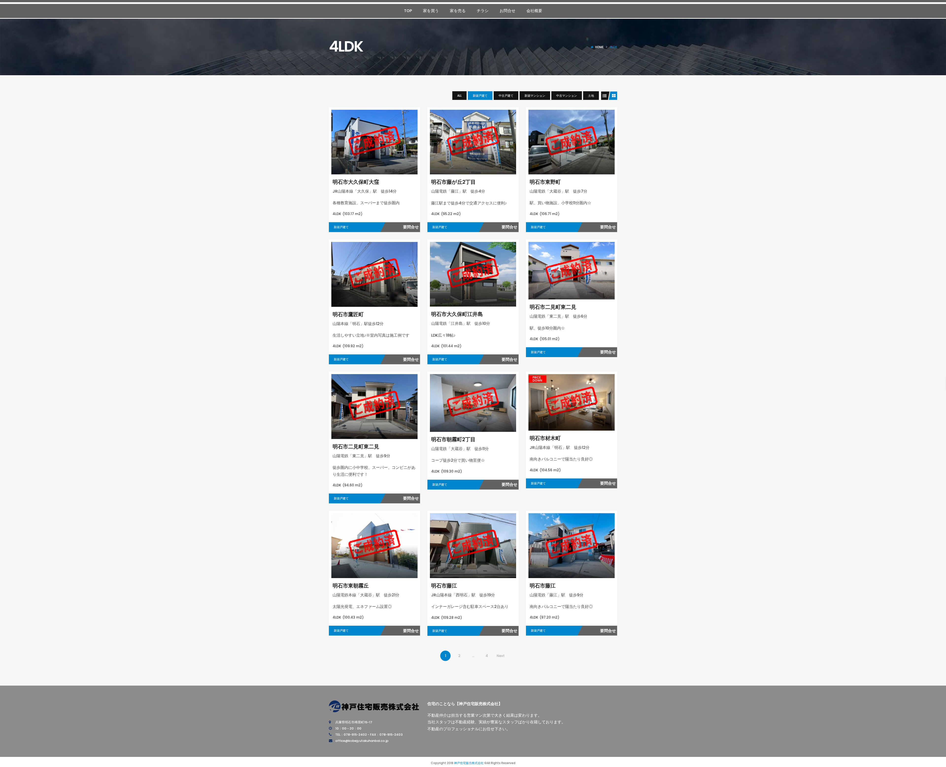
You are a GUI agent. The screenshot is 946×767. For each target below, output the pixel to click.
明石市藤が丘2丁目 (453, 181)
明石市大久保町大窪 (356, 181)
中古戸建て (506, 95)
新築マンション (534, 95)
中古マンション (566, 95)
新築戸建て (480, 95)
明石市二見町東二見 (553, 306)
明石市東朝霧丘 (351, 585)
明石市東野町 (545, 181)
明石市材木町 (545, 438)
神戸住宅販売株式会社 (469, 763)
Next (501, 655)
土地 (591, 95)
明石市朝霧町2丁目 (453, 439)
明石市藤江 (444, 585)
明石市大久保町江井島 (457, 314)
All (459, 95)
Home (599, 47)
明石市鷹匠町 (348, 314)
